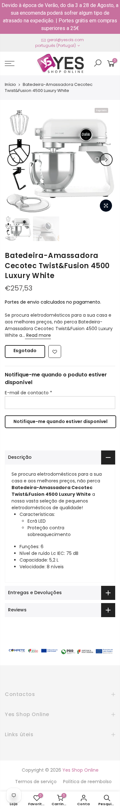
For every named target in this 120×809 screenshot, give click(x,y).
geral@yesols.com (65, 39)
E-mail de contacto (28, 392)
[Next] (106, 159)
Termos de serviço (36, 781)
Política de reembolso (87, 781)
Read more (38, 335)
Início (10, 84)
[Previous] (13, 159)
